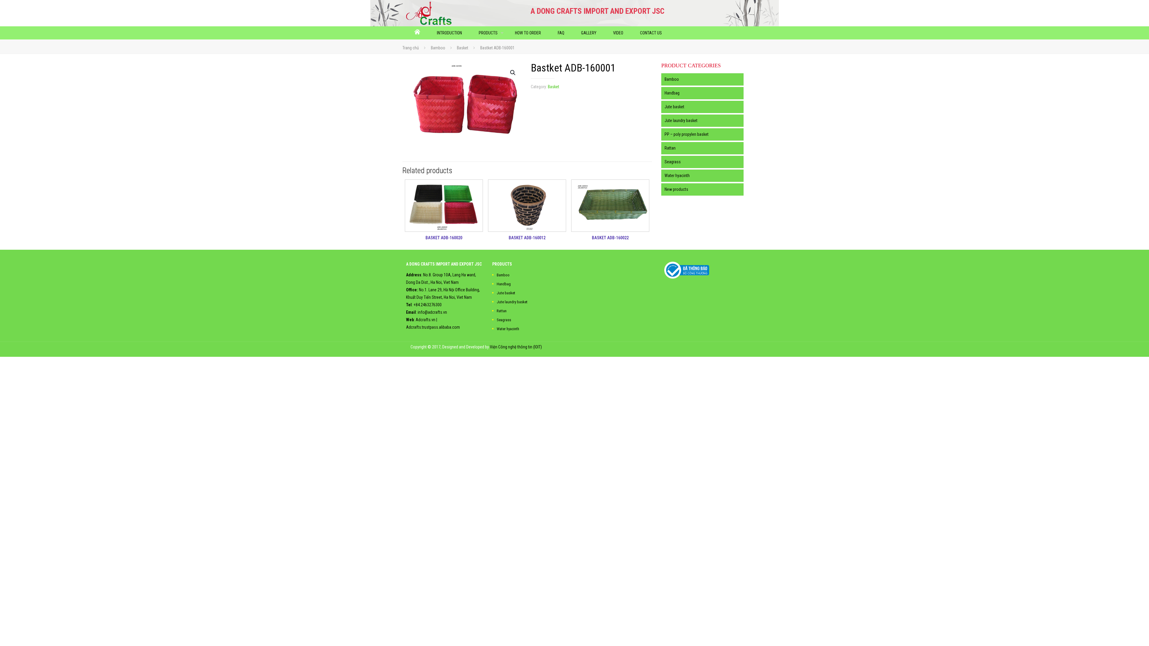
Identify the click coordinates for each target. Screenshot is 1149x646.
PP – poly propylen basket (687, 134)
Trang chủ (410, 47)
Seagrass (673, 161)
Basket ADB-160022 (610, 237)
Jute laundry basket (681, 120)
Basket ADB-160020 (443, 237)
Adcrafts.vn (425, 319)
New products (676, 189)
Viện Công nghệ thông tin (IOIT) (516, 347)
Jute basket (674, 106)
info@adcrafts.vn (432, 312)
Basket (462, 47)
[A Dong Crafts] (429, 13)
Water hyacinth (677, 175)
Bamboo (438, 47)
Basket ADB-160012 (527, 237)
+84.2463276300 (428, 304)
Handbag (672, 93)
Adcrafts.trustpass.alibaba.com (433, 327)
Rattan (670, 148)
